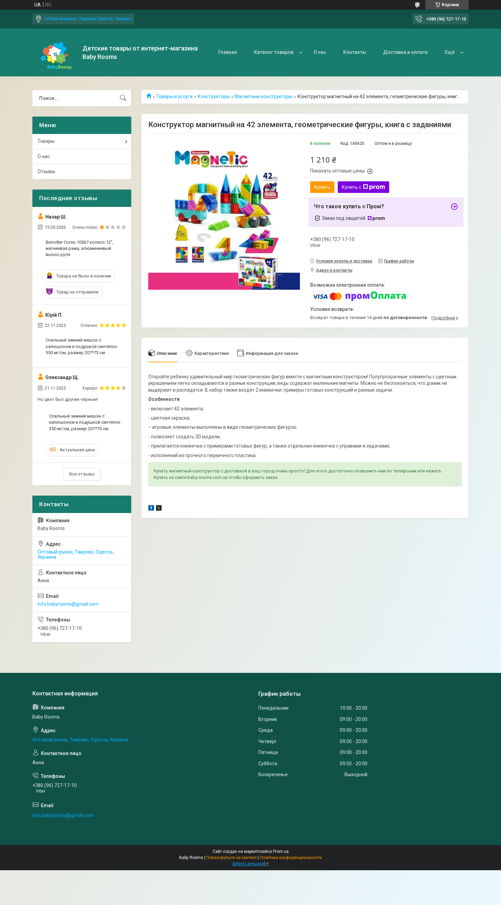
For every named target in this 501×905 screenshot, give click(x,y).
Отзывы (46, 171)
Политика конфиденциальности (291, 857)
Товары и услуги (174, 96)
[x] (159, 509)
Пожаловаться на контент (231, 857)
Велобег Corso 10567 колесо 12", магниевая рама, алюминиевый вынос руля (79, 248)
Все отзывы (82, 474)
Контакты (354, 52)
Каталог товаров (273, 52)
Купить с (351, 187)
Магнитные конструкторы (263, 96)
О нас (320, 52)
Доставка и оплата (405, 52)
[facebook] (151, 509)
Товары (46, 141)
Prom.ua (281, 851)
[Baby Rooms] (54, 53)
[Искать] (123, 98)
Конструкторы (214, 96)
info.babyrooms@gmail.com (67, 604)
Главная (227, 52)
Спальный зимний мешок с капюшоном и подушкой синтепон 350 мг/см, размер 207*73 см (81, 346)
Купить (322, 187)
